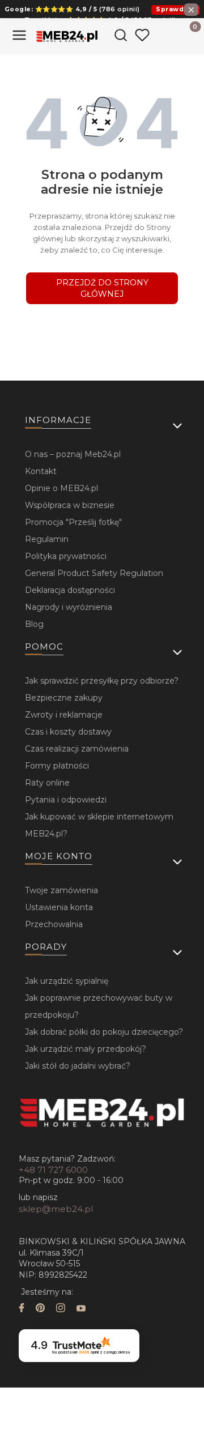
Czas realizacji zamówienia (77, 749)
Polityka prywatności (66, 556)
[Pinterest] (40, 1309)
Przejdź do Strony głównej (102, 288)
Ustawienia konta (59, 907)
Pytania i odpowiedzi (66, 800)
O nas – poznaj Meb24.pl (73, 454)
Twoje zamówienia (61, 890)
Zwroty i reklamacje (64, 715)
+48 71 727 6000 (53, 1169)
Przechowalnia (54, 924)
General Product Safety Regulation (94, 573)
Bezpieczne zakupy (64, 698)
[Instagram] (60, 1309)
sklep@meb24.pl (56, 1208)
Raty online (47, 783)
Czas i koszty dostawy (68, 732)
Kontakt (41, 471)
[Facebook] (21, 1309)
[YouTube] (81, 1309)
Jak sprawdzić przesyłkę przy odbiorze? (101, 681)
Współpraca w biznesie (69, 505)
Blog (34, 624)
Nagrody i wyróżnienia (68, 607)
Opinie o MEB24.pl (61, 488)
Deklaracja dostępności (70, 590)
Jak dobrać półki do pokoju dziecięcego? (104, 1032)
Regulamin (47, 539)
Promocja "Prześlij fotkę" (73, 522)
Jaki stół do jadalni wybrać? (77, 1066)
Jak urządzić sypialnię (66, 981)
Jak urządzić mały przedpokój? (85, 1049)
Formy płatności (57, 766)
